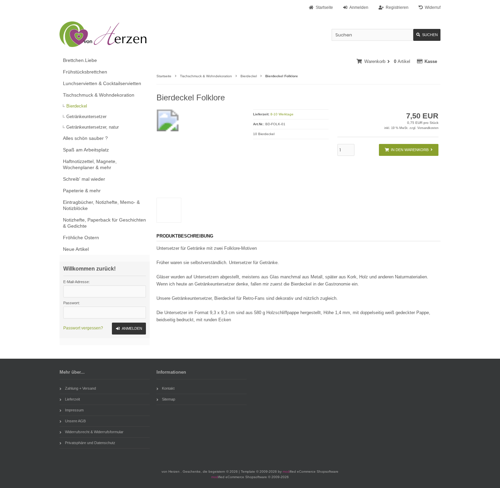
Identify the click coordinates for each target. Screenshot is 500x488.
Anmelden (129, 328)
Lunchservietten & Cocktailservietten (102, 83)
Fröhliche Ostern (81, 237)
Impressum (74, 410)
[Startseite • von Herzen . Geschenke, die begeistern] (105, 34)
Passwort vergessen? (83, 328)
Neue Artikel (76, 249)
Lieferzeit (72, 399)
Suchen (426, 34)
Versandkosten (427, 128)
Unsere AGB (75, 421)
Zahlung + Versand (80, 388)
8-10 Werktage (282, 114)
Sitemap (168, 399)
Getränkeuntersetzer (86, 116)
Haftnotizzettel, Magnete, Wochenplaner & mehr (90, 164)
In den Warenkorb (408, 149)
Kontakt (168, 388)
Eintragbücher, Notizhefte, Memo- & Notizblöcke (101, 205)
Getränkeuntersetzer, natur (92, 127)
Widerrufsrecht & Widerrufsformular (94, 432)
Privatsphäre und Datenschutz (90, 443)
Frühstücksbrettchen (85, 72)
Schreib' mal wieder (84, 179)
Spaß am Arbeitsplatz (86, 149)
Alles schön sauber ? (85, 138)
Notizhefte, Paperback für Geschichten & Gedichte (104, 223)
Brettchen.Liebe (80, 60)
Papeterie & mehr (82, 190)
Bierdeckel (76, 106)
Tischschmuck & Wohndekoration (98, 95)
